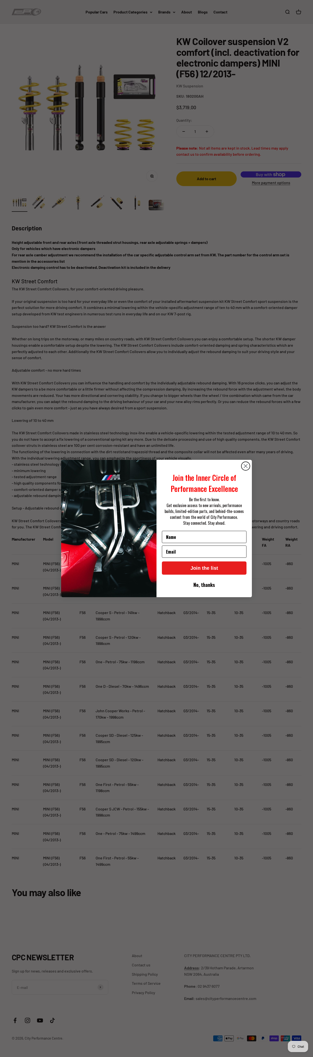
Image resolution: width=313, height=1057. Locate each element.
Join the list (204, 568)
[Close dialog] (245, 466)
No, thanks (204, 584)
